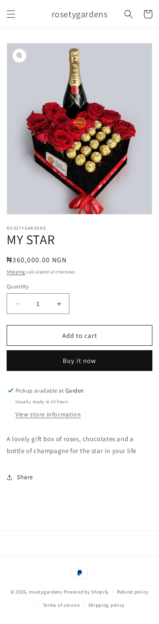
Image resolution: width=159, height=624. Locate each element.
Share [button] (25, 477)
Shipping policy (106, 605)
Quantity (18, 286)
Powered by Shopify (86, 592)
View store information (48, 414)
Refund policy (132, 592)
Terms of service (61, 605)
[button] (11, 14)
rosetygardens (45, 592)
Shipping (16, 272)
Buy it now (79, 360)
